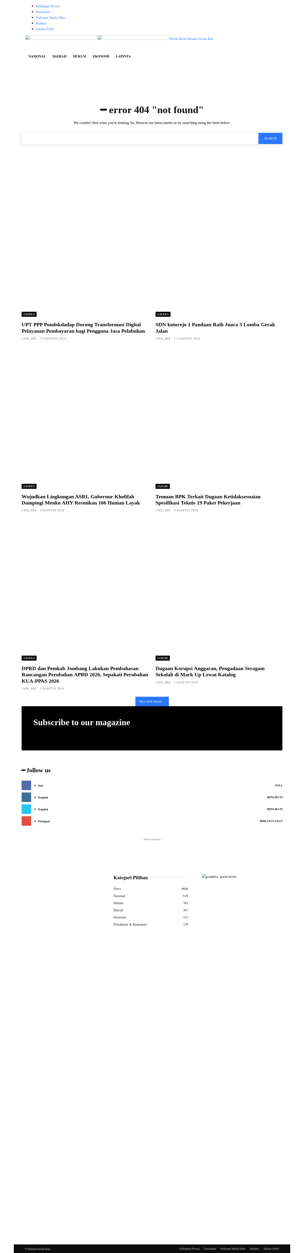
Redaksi (41, 23)
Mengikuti (274, 797)
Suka (278, 785)
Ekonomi (101, 56)
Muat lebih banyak (150, 701)
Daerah (59, 56)
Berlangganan (271, 821)
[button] (273, 41)
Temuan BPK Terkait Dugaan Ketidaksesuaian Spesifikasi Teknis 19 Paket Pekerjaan (208, 500)
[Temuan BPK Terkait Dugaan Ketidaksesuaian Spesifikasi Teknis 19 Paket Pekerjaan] (219, 419)
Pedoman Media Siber (51, 17)
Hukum (79, 56)
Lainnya (123, 56)
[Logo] (61, 38)
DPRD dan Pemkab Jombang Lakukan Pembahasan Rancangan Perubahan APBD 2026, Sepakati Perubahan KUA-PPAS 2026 (85, 674)
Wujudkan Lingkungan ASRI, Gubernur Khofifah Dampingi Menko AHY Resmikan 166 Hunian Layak (81, 500)
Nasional (37, 56)
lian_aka (29, 338)
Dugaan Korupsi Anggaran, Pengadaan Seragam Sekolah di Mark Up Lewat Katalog (210, 671)
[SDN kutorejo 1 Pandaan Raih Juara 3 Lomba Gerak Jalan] (219, 247)
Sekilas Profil (45, 29)
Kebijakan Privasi (48, 6)
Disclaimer (43, 12)
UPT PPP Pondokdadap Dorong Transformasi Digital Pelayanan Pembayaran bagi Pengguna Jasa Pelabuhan (83, 328)
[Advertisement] (152, 852)
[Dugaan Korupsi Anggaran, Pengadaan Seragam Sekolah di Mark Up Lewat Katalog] (219, 590)
